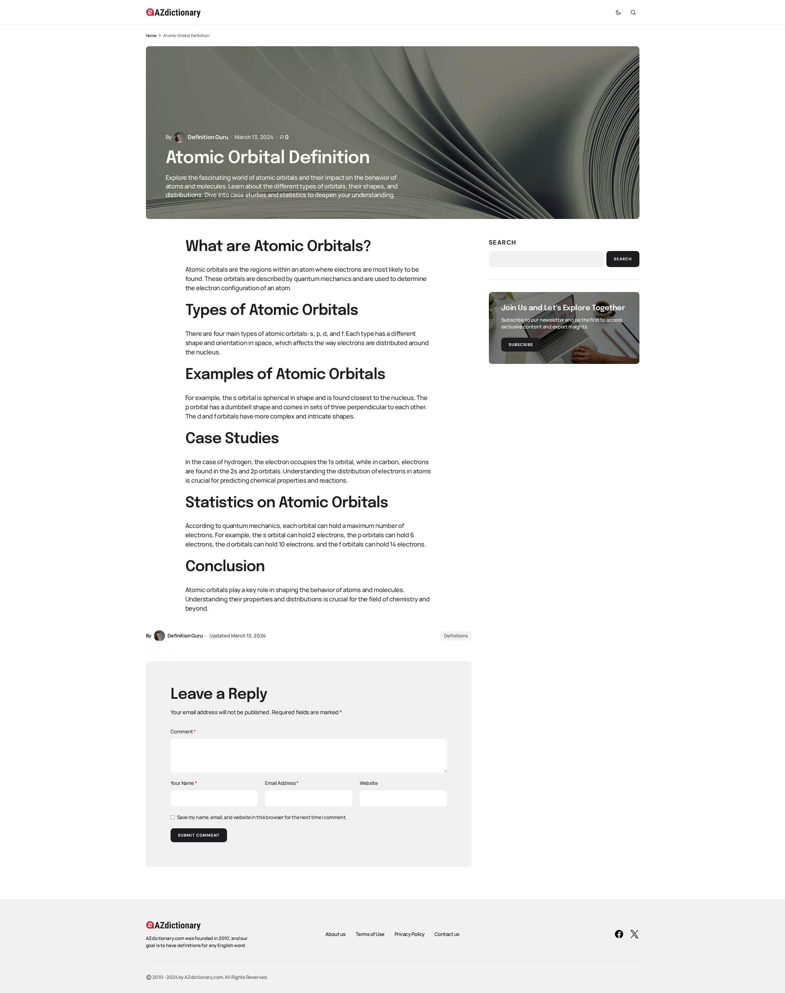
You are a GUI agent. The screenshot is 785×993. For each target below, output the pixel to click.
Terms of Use (370, 933)
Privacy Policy (410, 933)
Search (503, 242)
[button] (618, 12)
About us (335, 933)
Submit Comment (199, 835)
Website (369, 783)
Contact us (447, 933)
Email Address (281, 783)
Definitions (456, 635)
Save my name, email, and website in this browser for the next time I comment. (262, 817)
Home (151, 35)
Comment (183, 731)
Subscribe (521, 344)
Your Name (184, 783)
